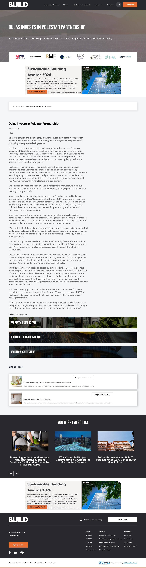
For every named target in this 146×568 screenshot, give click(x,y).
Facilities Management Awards (110, 539)
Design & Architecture (23, 352)
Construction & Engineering (26, 337)
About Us (127, 535)
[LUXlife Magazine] (65, 57)
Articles (75, 5)
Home (15, 106)
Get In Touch (122, 519)
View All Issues (91, 550)
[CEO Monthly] (50, 57)
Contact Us (128, 539)
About (65, 5)
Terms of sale (24, 563)
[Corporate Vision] (110, 57)
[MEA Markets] (125, 57)
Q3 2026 (89, 535)
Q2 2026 (89, 539)
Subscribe (130, 5)
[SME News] (35, 57)
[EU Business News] (21, 57)
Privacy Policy (50, 563)
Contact (110, 5)
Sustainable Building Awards (109, 546)
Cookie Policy (13, 563)
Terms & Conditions (37, 563)
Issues (97, 5)
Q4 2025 (89, 546)
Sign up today (18, 545)
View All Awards (105, 550)
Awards (87, 5)
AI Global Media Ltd (130, 563)
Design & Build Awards (107, 535)
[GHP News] (95, 57)
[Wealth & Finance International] (80, 57)
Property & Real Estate (23, 323)
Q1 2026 (89, 542)
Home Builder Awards (107, 542)
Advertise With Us (51, 5)
